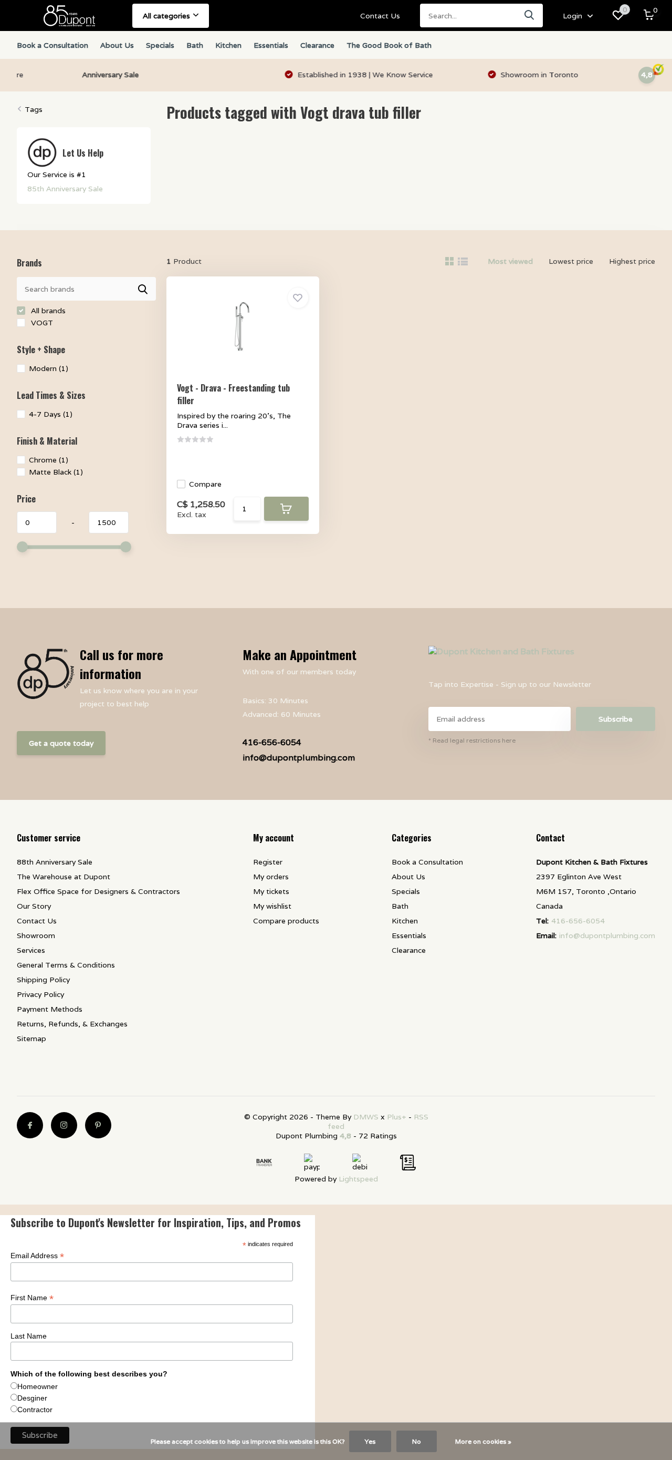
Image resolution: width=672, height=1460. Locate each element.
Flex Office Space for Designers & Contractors (98, 891)
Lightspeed (358, 1179)
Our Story (34, 906)
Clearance (317, 45)
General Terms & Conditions (66, 965)
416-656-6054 (272, 742)
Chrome (48, 460)
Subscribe (615, 719)
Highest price (632, 261)
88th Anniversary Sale (54, 862)
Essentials (271, 45)
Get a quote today (61, 743)
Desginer (32, 1398)
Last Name (28, 1336)
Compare (205, 484)
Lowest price (571, 261)
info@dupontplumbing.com (299, 757)
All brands (47, 310)
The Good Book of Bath (389, 45)
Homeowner (37, 1386)
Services (31, 950)
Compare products (286, 921)
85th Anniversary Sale (65, 188)
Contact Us (380, 15)
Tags (34, 109)
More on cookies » (483, 1441)
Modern (48, 368)
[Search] (530, 15)
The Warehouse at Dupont (63, 876)
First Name (32, 1298)
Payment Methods (49, 1009)
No (416, 1441)
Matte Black (56, 472)
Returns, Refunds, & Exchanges (72, 1024)
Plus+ (396, 1117)
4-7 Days (50, 414)
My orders (271, 876)
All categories (166, 15)
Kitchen (228, 45)
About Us (117, 45)
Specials (160, 45)
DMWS (366, 1117)
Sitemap (31, 1038)
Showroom (36, 935)
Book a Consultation (52, 45)
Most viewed (510, 261)
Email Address (37, 1256)
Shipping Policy (43, 979)
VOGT (41, 322)
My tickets (271, 891)
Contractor (34, 1409)
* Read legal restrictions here (472, 740)
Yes (370, 1441)
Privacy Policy (40, 994)
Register (267, 862)
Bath (194, 45)
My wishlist (272, 906)
